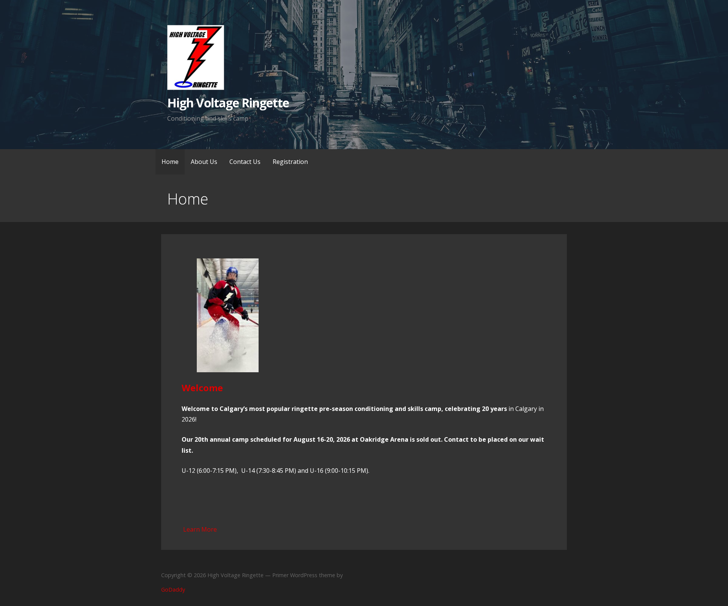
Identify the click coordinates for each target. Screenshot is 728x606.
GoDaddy (173, 589)
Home (170, 161)
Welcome (202, 387)
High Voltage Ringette (228, 102)
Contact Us (244, 161)
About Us (204, 161)
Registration (290, 161)
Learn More (200, 529)
